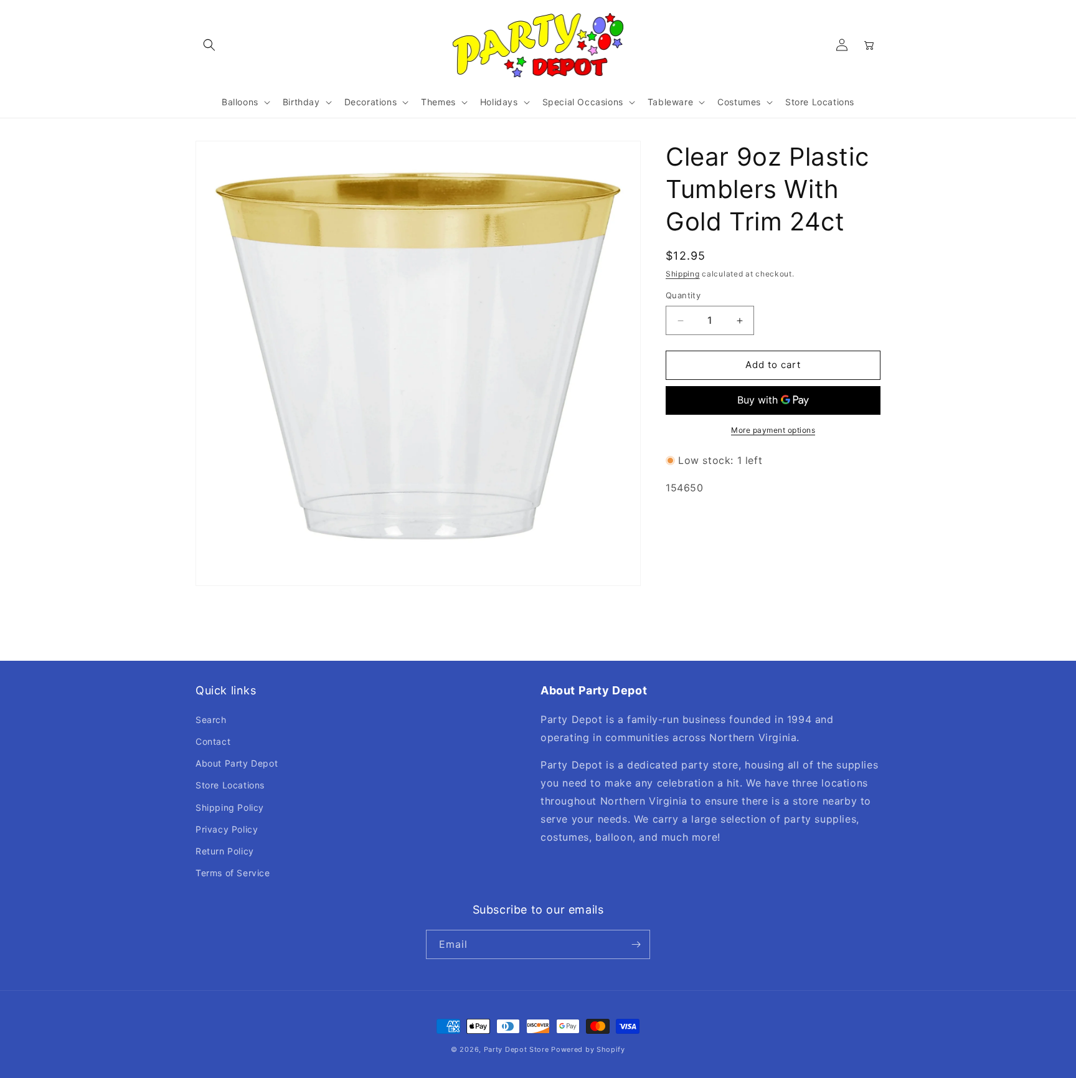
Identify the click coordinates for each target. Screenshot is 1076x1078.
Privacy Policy (227, 829)
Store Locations (230, 785)
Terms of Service (233, 873)
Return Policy (225, 851)
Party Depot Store (516, 1049)
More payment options (773, 430)
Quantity (683, 296)
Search (211, 719)
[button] (209, 45)
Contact (213, 741)
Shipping (683, 273)
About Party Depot (237, 763)
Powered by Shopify (588, 1049)
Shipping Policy (230, 807)
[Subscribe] (635, 944)
